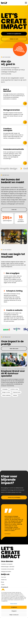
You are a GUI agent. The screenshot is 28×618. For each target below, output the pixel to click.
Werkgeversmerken (6, 571)
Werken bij (3, 579)
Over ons (3, 577)
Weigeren (14, 611)
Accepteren (14, 607)
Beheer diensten (13, 603)
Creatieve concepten (7, 564)
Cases (2, 584)
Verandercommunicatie (7, 569)
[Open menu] (26, 2)
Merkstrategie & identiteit (7, 566)
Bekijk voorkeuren (14, 614)
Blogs (2, 582)
